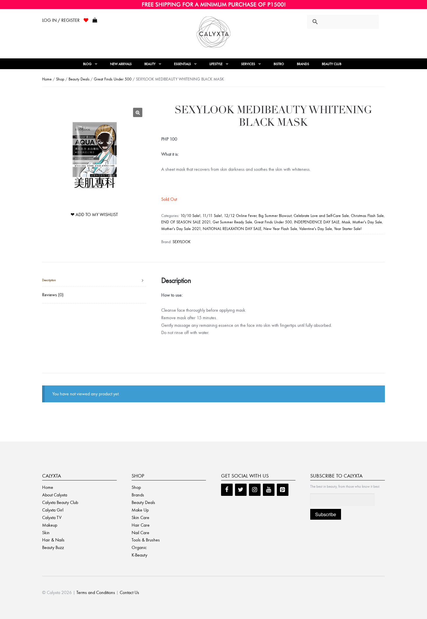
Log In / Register (61, 20)
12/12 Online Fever (240, 215)
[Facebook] (227, 490)
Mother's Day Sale (367, 222)
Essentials (182, 64)
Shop (60, 79)
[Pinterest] (282, 490)
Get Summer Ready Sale (232, 222)
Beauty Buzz (53, 547)
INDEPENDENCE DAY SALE (317, 222)
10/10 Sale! (190, 215)
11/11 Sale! (212, 215)
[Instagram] (255, 490)
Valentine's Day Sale (315, 228)
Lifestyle (216, 64)
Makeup (49, 525)
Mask (346, 222)
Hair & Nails (53, 540)
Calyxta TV (52, 517)
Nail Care (140, 532)
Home (47, 79)
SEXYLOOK (182, 241)
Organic (139, 547)
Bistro (279, 64)
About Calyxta (54, 495)
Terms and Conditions (95, 592)
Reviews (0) (53, 294)
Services (248, 64)
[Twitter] (241, 490)
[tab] (94, 280)
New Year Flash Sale (280, 228)
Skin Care (140, 517)
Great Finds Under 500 (113, 79)
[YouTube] (268, 490)
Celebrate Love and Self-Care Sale (321, 215)
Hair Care (141, 525)
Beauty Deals (79, 79)
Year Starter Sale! (348, 228)
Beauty (149, 64)
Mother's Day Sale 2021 (181, 228)
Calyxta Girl (52, 510)
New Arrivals (121, 64)
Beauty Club (331, 64)
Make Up (140, 510)
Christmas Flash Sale (367, 215)
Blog (87, 64)
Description (49, 280)
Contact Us (129, 592)
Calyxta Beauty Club (60, 502)
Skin (46, 532)
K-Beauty (139, 555)
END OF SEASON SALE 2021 (186, 222)
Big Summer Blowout (275, 215)
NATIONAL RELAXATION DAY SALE (232, 228)
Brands (303, 64)
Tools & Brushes (146, 540)
